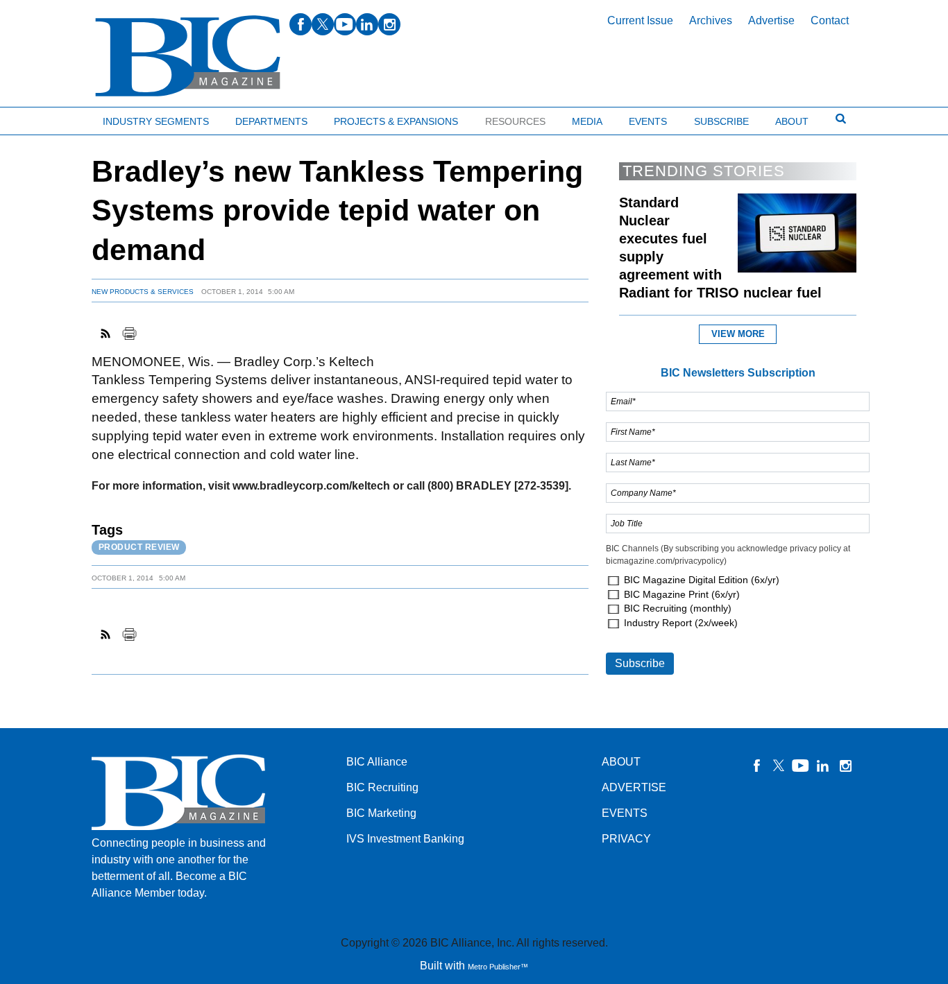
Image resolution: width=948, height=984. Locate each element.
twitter (323, 24)
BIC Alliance (376, 762)
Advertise (771, 20)
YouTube (801, 765)
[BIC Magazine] (187, 56)
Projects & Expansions (396, 121)
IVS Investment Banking (405, 839)
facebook (300, 24)
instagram (389, 24)
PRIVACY (626, 839)
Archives (710, 20)
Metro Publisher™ (498, 967)
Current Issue (640, 20)
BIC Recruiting (382, 787)
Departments (271, 121)
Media (587, 121)
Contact (830, 20)
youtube (345, 24)
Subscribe (721, 121)
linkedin (367, 24)
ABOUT (621, 762)
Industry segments (156, 121)
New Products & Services (143, 291)
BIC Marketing (381, 813)
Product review (139, 547)
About (792, 121)
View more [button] (738, 334)
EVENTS (624, 813)
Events (648, 121)
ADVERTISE (634, 787)
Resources (515, 121)
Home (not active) (41, 118)
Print (129, 333)
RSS (106, 333)
